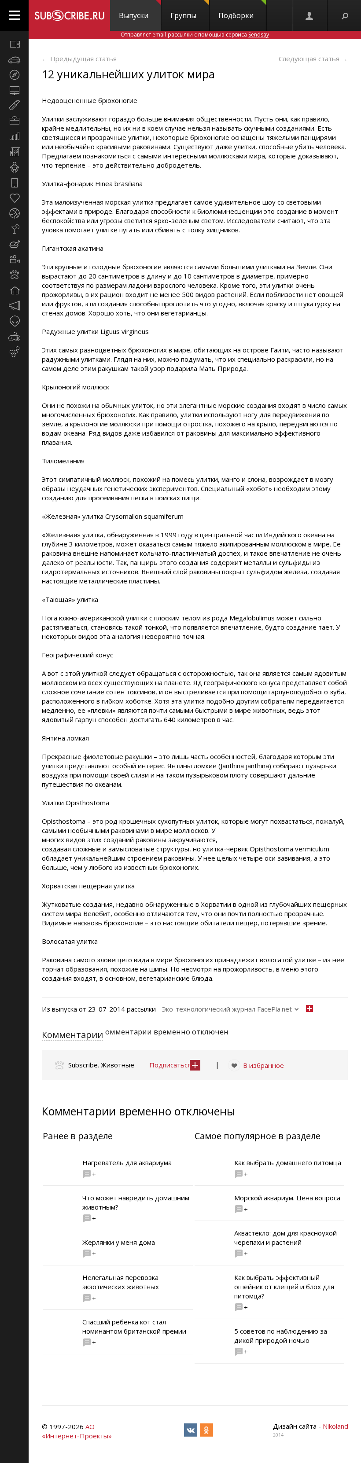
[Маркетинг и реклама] (14, 305)
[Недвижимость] (14, 151)
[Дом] (14, 290)
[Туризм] (14, 74)
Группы (183, 15)
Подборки (236, 15)
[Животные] (14, 275)
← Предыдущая (79, 58)
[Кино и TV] (14, 259)
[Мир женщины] (14, 105)
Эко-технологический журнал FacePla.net (227, 1009)
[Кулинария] (14, 244)
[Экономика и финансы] (14, 136)
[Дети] (14, 167)
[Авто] (14, 59)
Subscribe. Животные (101, 1064)
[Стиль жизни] (14, 228)
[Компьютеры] (14, 90)
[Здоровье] (14, 198)
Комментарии (72, 1035)
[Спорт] (14, 213)
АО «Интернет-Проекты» (77, 1431)
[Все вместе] (14, 44)
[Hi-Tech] (14, 182)
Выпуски (133, 15)
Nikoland (335, 1426)
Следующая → (313, 58)
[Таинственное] (14, 321)
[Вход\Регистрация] (310, 15)
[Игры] (14, 336)
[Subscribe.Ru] (69, 15)
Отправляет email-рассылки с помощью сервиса (195, 34)
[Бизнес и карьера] (14, 121)
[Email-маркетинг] (14, 352)
